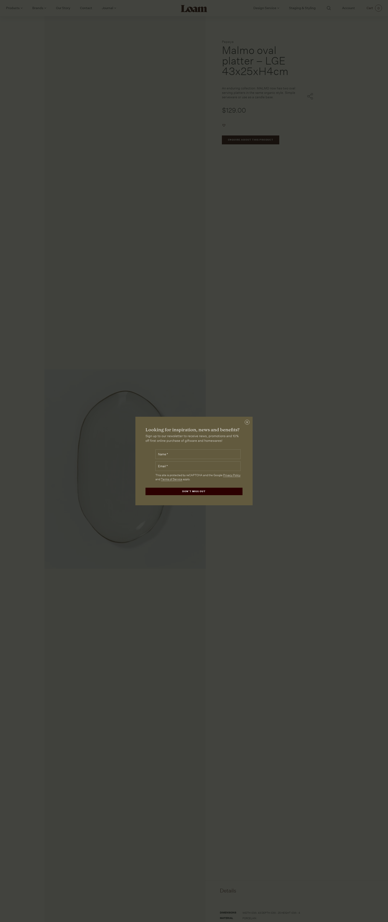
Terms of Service (171, 479)
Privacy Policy (231, 475)
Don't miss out (194, 491)
